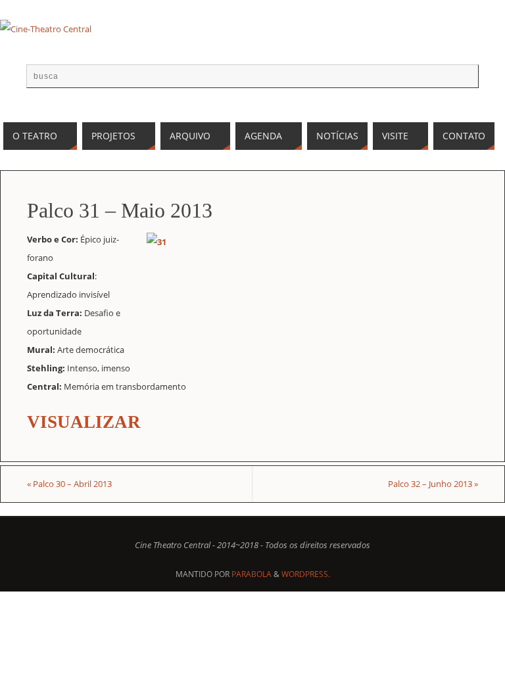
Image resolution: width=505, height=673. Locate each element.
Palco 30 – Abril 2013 (69, 484)
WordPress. (305, 574)
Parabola (251, 574)
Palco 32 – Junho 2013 (433, 484)
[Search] (462, 80)
